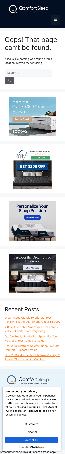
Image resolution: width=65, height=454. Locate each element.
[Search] (9, 80)
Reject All (32, 432)
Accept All (31, 440)
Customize (31, 424)
